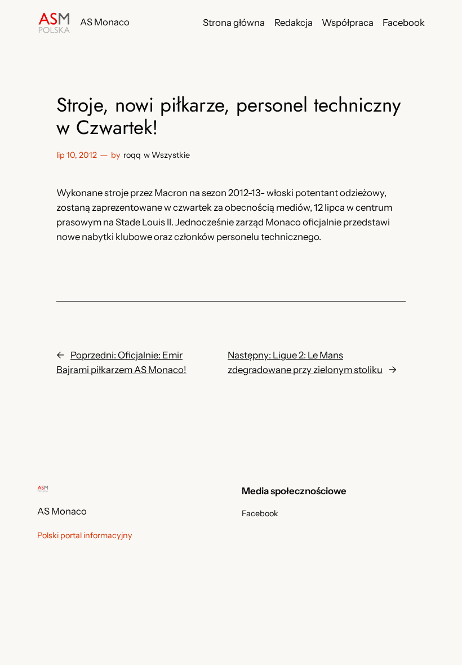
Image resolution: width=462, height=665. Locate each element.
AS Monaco (105, 22)
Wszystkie (171, 155)
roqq (132, 155)
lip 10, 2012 (76, 155)
